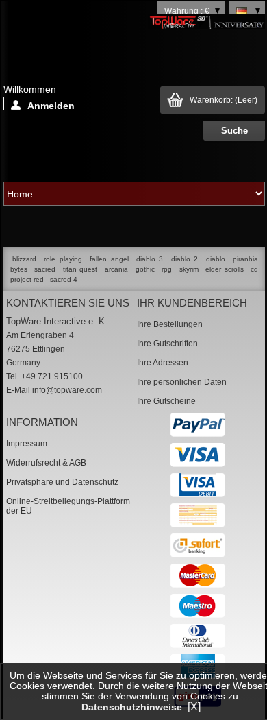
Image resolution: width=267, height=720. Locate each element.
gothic (145, 269)
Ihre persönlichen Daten (182, 382)
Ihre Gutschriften (167, 343)
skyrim (189, 269)
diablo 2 (184, 259)
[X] (194, 706)
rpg (167, 269)
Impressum (26, 443)
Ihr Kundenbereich (192, 303)
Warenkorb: (223, 100)
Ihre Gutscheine (166, 401)
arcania (116, 269)
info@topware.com (67, 390)
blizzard (24, 259)
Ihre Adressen (162, 363)
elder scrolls (224, 269)
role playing (62, 259)
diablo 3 (149, 259)
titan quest (80, 269)
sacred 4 (63, 279)
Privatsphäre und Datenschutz (62, 482)
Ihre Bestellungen (170, 324)
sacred (44, 269)
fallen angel (109, 259)
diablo (215, 259)
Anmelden (51, 105)
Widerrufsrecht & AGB (46, 463)
